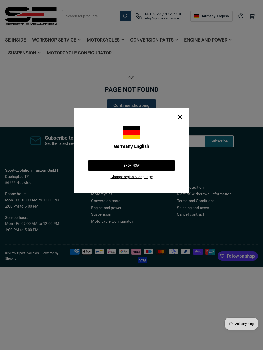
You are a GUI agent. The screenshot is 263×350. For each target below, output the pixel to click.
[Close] (180, 117)
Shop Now (132, 165)
